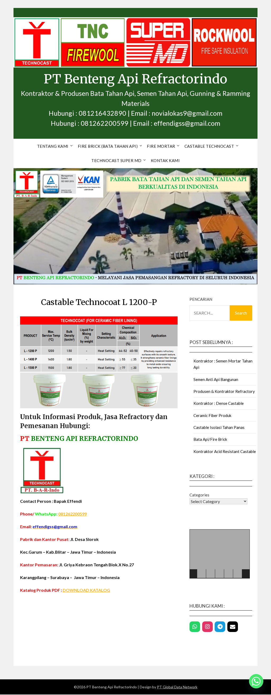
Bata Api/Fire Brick (210, 439)
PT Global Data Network (177, 687)
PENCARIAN (200, 299)
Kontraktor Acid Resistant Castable (224, 451)
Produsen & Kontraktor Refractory (224, 391)
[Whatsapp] (256, 681)
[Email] (232, 626)
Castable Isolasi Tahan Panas (219, 427)
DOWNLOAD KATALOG (86, 590)
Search (241, 313)
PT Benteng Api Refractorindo (135, 79)
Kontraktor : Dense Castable (218, 403)
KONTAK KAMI (165, 160)
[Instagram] (207, 626)
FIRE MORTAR (161, 146)
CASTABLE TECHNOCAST (209, 146)
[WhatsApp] (194, 626)
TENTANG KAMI (53, 146)
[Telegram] (220, 626)
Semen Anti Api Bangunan (215, 379)
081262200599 (72, 513)
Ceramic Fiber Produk (212, 415)
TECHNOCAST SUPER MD (116, 160)
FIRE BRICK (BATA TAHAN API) (108, 146)
